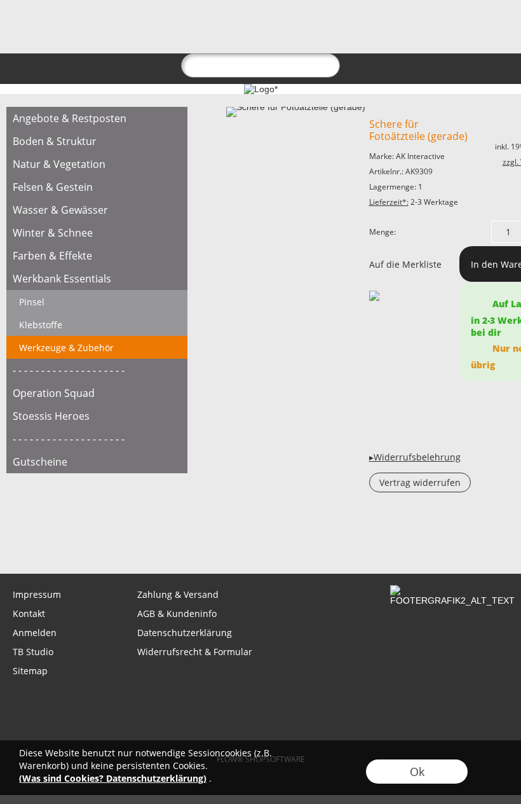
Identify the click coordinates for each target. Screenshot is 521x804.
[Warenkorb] (475, 30)
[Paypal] (358, 701)
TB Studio (33, 652)
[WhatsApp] (50, 539)
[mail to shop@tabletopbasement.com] (16, 539)
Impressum (37, 594)
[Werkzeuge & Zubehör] (96, 347)
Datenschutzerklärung (184, 633)
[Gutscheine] (96, 461)
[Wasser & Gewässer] (96, 209)
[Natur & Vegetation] (96, 164)
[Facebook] (84, 539)
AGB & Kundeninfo (177, 613)
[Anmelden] (429, 30)
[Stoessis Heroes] (96, 416)
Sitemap (30, 671)
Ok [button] (417, 771)
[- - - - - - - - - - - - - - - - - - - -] (96, 370)
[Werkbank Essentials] (96, 278)
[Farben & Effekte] (96, 255)
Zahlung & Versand (178, 594)
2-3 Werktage (413, 202)
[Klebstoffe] (96, 324)
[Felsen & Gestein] (96, 187)
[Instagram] (119, 539)
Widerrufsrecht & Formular (194, 652)
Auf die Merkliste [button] (405, 264)
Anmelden (35, 633)
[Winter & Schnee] (96, 232)
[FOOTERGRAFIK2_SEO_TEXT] (452, 590)
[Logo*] (30, 20)
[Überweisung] (309, 701)
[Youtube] (153, 539)
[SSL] (210, 701)
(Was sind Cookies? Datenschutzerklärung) (112, 778)
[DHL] (160, 701)
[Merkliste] (452, 30)
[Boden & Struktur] (96, 141)
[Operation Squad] (96, 393)
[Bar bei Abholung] (259, 701)
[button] (74, 30)
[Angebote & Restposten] (96, 118)
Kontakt (29, 613)
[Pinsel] (96, 301)
